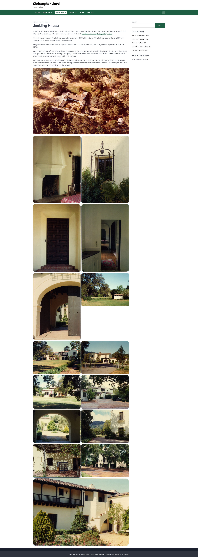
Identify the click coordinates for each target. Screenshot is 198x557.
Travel (71, 12)
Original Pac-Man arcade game (141, 46)
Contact (90, 12)
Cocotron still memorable (139, 50)
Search (134, 22)
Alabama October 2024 (139, 43)
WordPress (125, 554)
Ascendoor (108, 554)
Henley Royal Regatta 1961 (140, 35)
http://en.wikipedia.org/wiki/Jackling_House (97, 34)
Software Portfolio (42, 12)
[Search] (163, 12)
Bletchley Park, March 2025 (140, 39)
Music (82, 12)
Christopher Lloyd (46, 3)
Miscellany (60, 12)
